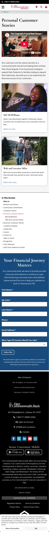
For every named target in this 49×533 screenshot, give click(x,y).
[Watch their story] (24, 151)
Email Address (9, 330)
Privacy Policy (15, 507)
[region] (24, 12)
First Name (7, 290)
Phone (5, 320)
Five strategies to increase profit (24, 382)
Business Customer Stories (24, 392)
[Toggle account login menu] (46, 7)
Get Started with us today (24, 487)
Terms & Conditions (32, 503)
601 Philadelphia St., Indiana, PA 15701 (24, 412)
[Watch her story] (24, 97)
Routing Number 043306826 (24, 498)
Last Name (7, 310)
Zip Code (6, 300)
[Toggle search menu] (41, 7)
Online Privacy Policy (31, 507)
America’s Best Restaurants (24, 387)
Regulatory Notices (14, 503)
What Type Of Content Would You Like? (19, 340)
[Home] (20, 7)
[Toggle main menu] (3, 7)
